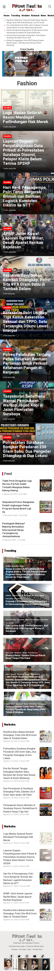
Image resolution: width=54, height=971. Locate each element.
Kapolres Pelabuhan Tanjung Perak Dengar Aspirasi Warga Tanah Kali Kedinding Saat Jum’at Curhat (26, 21)
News (43, 15)
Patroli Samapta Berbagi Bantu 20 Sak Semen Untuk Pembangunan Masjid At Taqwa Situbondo (27, 31)
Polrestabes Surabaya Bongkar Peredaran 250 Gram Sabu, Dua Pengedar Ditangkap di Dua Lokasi (19, 753)
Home (7, 15)
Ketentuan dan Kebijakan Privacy (26, 943)
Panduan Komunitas (17, 946)
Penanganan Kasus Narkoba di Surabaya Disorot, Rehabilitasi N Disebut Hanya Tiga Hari (20, 808)
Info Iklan (22, 949)
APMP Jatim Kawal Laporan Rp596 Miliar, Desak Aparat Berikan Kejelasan (17, 897)
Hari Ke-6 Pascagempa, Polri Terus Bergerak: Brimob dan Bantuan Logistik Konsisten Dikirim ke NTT (18, 878)
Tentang (14, 949)
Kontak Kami (37, 949)
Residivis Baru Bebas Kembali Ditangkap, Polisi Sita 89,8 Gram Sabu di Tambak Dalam (20, 735)
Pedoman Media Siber (35, 946)
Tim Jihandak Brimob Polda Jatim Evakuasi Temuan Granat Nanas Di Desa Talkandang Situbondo (27, 26)
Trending (15, 15)
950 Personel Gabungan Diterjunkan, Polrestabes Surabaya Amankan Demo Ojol (26, 36)
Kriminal (35, 15)
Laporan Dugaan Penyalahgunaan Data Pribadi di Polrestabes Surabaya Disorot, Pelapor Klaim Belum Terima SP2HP (20, 857)
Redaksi (26, 15)
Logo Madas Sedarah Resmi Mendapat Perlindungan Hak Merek (18, 837)
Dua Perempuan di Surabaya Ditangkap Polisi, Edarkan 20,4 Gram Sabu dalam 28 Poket (19, 792)
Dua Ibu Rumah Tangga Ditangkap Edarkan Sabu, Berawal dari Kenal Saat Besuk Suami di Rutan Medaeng (19, 773)
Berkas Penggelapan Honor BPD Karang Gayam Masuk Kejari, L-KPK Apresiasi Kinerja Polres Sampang (25, 42)
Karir (29, 949)
